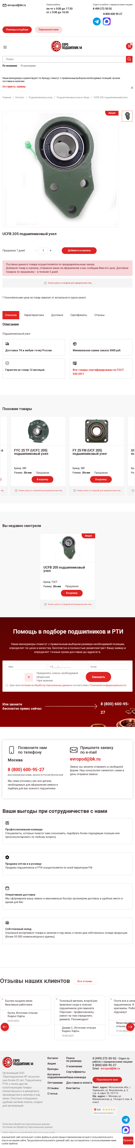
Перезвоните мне (49, 29)
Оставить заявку (14, 86)
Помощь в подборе (17, 29)
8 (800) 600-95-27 (26, 769)
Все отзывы (85, 981)
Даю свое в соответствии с (68, 685)
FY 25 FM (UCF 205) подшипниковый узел (90, 452)
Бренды (52, 1069)
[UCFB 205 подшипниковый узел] (67, 548)
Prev (5, 1028)
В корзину (42, 479)
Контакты (73, 1088)
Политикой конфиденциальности (108, 685)
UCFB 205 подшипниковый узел (64, 569)
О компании (74, 1066)
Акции (51, 1063)
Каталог (52, 1058)
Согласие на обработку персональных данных (27, 1127)
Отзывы (53, 1088)
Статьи (52, 1093)
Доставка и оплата (79, 1082)
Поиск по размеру (74, 1059)
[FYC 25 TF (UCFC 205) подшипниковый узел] (38, 431)
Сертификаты (75, 1071)
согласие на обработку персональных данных (46, 685)
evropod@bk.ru (85, 759)
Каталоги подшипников (56, 1076)
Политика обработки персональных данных (26, 1124)
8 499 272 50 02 (102, 8)
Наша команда (76, 1077)
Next (130, 1028)
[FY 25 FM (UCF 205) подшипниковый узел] (97, 431)
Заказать (98, 677)
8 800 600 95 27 (112, 14)
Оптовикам (55, 1082)
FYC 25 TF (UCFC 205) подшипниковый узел (31, 452)
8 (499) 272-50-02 (104, 1058)
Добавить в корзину (79, 250)
